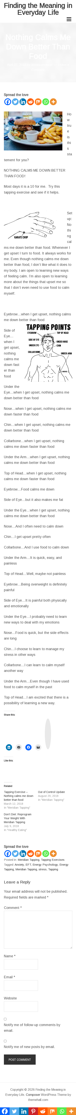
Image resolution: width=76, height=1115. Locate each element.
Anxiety (19, 864)
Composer (33, 1094)
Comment (13, 908)
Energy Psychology (45, 864)
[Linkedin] (22, 101)
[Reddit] (30, 101)
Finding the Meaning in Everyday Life (38, 9)
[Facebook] (7, 101)
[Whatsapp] (45, 101)
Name (10, 956)
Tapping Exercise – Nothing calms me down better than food (18, 795)
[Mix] (38, 101)
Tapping (53, 869)
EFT (28, 864)
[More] (53, 101)
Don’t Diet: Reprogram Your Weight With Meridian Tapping (17, 818)
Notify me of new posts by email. (29, 1047)
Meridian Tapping (28, 859)
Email (9, 977)
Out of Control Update (51, 792)
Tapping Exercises (53, 859)
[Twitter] (15, 101)
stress (43, 869)
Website (10, 998)
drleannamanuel (41, 64)
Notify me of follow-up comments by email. (32, 1028)
